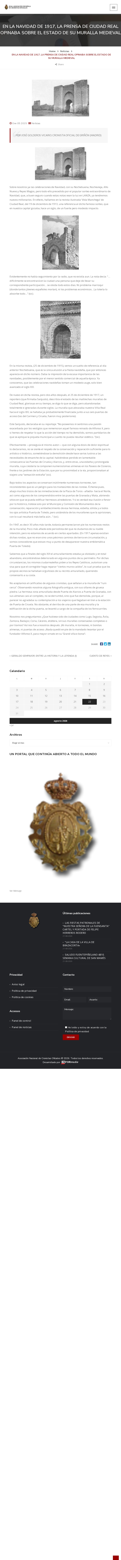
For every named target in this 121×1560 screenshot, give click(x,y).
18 (31, 701)
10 (17, 695)
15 (89, 695)
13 (60, 695)
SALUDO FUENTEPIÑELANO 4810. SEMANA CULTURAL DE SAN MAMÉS (84, 956)
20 (60, 701)
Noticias (36, 123)
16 (104, 695)
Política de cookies (22, 997)
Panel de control (21, 1020)
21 (75, 701)
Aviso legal (18, 984)
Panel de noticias (22, 1027)
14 (75, 695)
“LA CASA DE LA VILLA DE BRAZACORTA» (78, 944)
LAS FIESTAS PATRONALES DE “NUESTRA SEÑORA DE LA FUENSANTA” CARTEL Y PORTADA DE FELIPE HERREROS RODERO (86, 928)
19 (46, 701)
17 (17, 701)
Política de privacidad (24, 990)
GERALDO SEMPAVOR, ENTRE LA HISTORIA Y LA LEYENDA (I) (44, 655)
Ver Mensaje (16, 890)
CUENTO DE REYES (100, 655)
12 (46, 695)
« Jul (11, 725)
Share (61, 64)
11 (31, 695)
